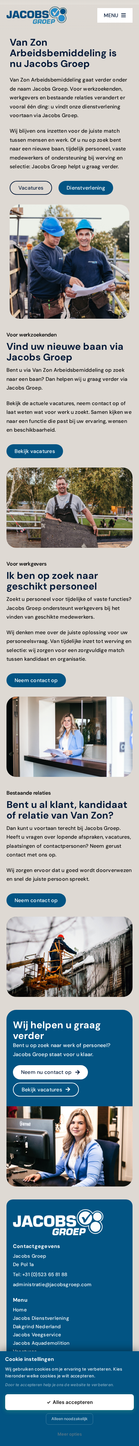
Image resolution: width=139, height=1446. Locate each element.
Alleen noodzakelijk (69, 1418)
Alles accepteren (70, 1402)
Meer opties (70, 1434)
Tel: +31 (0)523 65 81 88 (40, 1274)
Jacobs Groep (30, 1256)
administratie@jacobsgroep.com (52, 1284)
